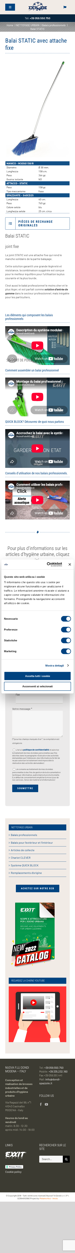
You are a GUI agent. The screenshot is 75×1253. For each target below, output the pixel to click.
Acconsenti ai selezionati (37, 686)
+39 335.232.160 (58, 1071)
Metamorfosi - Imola (49, 1198)
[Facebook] (40, 1104)
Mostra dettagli (54, 665)
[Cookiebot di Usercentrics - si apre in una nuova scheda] (47, 564)
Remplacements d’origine (26, 872)
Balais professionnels (24, 834)
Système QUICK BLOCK (25, 865)
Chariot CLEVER (21, 857)
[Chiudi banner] (70, 564)
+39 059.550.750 (53, 1067)
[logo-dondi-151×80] (37, 2)
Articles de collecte (23, 850)
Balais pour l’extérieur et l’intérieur (32, 842)
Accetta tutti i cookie (37, 676)
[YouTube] (46, 1104)
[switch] (66, 629)
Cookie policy (13, 1171)
